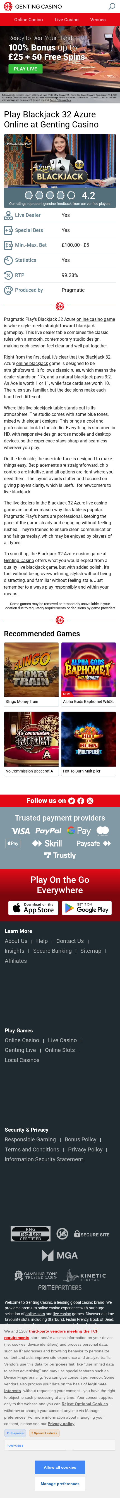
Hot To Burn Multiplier (81, 771)
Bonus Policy (80, 1139)
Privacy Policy (85, 1149)
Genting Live (20, 1050)
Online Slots (60, 1050)
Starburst (56, 1319)
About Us (16, 941)
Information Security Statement (44, 1159)
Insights (14, 951)
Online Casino (28, 19)
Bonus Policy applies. (60, 100)
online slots (35, 1314)
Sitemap (90, 951)
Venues (98, 19)
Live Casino (67, 19)
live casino (62, 1314)
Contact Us (70, 941)
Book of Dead (101, 1319)
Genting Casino (39, 1302)
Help (42, 941)
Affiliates (16, 961)
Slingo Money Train (22, 701)
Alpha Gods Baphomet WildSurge (88, 701)
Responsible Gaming (30, 1139)
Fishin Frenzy (77, 1319)
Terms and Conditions (32, 1149)
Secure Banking (52, 951)
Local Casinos (22, 1060)
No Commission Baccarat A (29, 771)
